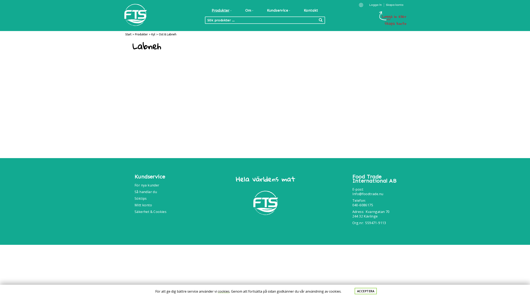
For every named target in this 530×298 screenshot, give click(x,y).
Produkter (141, 34)
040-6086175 (362, 205)
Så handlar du (146, 192)
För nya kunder (147, 185)
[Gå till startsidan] (265, 203)
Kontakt (311, 10)
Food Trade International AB (374, 179)
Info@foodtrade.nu (367, 194)
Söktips (141, 198)
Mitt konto (143, 205)
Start (128, 34)
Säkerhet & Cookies (150, 211)
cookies (224, 291)
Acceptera (366, 291)
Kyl (153, 34)
